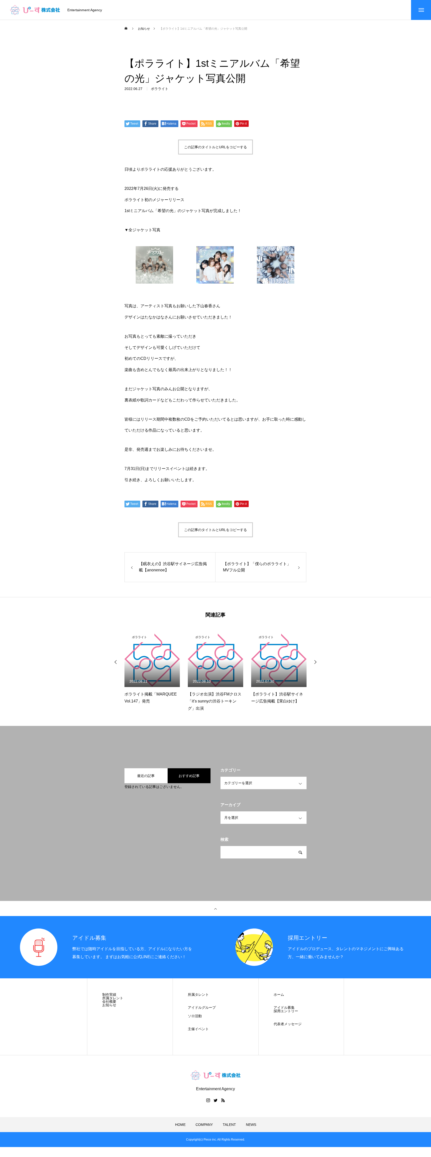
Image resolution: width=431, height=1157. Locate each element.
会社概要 (109, 1001)
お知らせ (109, 1005)
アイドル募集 (284, 1007)
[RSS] (222, 1100)
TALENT (229, 1125)
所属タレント (112, 998)
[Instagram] (208, 1100)
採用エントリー (286, 1011)
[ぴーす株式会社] (35, 10)
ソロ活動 (195, 1016)
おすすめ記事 (189, 776)
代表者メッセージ (288, 1024)
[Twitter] (215, 1100)
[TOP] (215, 908)
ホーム (279, 994)
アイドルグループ (202, 1007)
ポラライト (159, 89)
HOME (180, 1125)
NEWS (251, 1125)
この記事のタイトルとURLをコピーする (215, 147)
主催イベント (198, 1029)
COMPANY (204, 1125)
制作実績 (109, 994)
